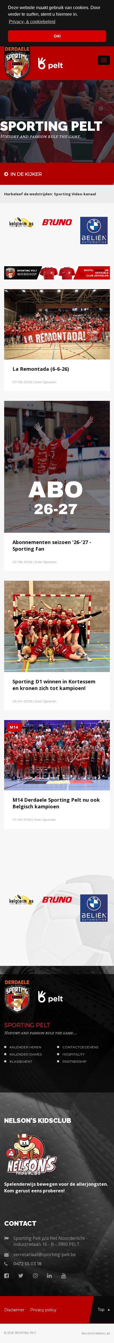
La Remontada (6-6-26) (40, 355)
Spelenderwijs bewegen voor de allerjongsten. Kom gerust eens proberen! (56, 1159)
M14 (14, 713)
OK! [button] (57, 36)
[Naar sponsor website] (19, 222)
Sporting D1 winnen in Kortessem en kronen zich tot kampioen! (53, 670)
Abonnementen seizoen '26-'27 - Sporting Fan (51, 531)
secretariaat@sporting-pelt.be (44, 1227)
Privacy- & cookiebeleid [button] (32, 21)
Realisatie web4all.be (96, 1305)
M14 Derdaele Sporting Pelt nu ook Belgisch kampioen (56, 789)
